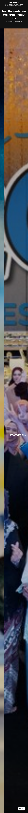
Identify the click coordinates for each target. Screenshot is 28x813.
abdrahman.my (18, 21)
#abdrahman (14, 2)
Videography (19, 435)
